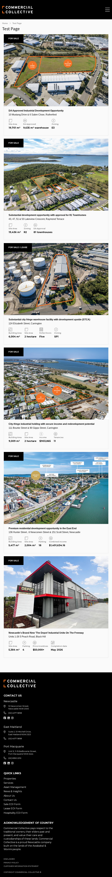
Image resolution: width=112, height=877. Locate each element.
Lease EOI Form (13, 808)
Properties (10, 778)
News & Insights (13, 791)
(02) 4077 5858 (15, 713)
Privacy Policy (11, 862)
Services (8, 782)
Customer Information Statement (21, 866)
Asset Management (15, 787)
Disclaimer (9, 859)
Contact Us (10, 800)
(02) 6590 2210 (14, 758)
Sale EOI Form (12, 804)
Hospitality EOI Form (16, 812)
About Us (9, 795)
